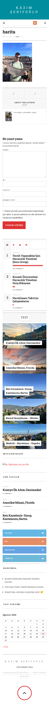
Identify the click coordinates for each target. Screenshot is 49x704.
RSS (6, 541)
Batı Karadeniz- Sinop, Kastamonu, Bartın (17, 517)
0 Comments (7, 493)
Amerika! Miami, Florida (18, 502)
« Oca (5, 646)
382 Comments (18, 268)
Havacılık (16, 252)
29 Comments (18, 290)
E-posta (6, 190)
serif (17, 37)
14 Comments (18, 308)
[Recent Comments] (26, 245)
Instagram (10, 550)
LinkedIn (9, 558)
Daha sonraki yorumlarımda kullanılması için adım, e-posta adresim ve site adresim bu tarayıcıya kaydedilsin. (24, 214)
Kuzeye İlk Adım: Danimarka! (22, 490)
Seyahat (25, 339)
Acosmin (25, 676)
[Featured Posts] (13, 245)
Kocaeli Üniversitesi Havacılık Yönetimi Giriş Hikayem (25, 280)
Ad (4, 180)
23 (43, 634)
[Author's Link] (8, 119)
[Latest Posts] (20, 245)
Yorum (6, 149)
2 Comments (7, 506)
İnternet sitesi (9, 200)
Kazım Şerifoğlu (24, 661)
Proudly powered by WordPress (15, 672)
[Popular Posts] (7, 245)
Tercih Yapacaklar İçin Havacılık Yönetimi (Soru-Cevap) (26, 258)
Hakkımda (16, 274)
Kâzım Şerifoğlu (24, 10)
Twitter (8, 533)
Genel (24, 364)
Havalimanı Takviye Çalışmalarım (25, 299)
